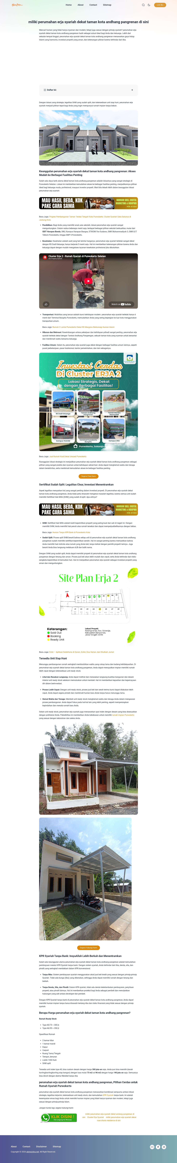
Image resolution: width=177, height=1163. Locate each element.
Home (69, 5)
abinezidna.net (32, 1152)
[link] (152, 1147)
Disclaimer (41, 1146)
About (80, 5)
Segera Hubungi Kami (88, 948)
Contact (93, 5)
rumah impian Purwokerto (123, 715)
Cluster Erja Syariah (95, 1117)
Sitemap (107, 5)
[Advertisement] (88, 63)
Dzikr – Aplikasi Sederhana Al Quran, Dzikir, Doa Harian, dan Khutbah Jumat (81, 652)
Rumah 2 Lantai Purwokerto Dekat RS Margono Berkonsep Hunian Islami (83, 327)
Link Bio (160, 5)
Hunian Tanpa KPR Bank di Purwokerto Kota (71, 532)
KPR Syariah (108, 1095)
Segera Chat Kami (88, 476)
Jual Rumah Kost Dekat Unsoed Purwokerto (67, 456)
